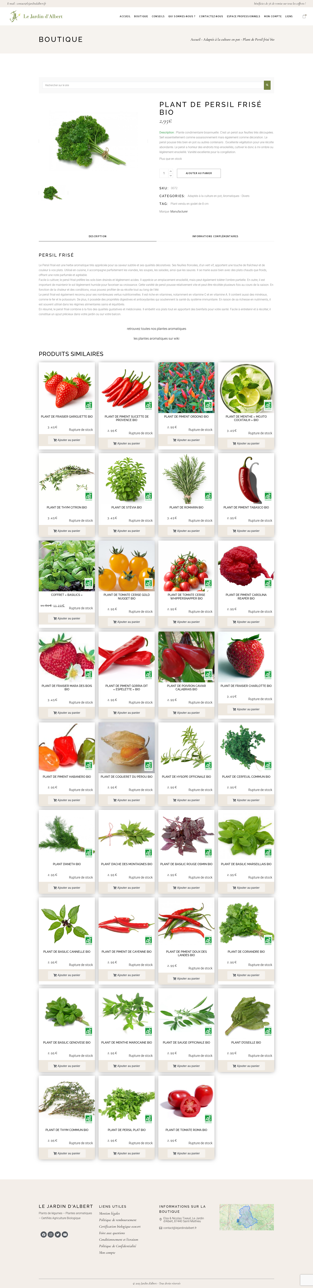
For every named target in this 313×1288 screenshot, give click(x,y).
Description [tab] (98, 236)
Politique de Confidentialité (117, 1246)
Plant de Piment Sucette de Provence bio (127, 418)
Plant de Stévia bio (126, 507)
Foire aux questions (112, 1233)
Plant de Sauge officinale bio (186, 1042)
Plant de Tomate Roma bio (186, 1130)
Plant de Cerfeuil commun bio (246, 776)
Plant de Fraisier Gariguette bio (67, 416)
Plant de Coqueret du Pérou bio (127, 776)
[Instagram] (51, 1234)
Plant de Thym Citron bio (67, 507)
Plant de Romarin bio (186, 507)
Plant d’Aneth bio (67, 864)
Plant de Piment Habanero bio (67, 776)
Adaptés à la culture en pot (205, 196)
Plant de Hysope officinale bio (186, 776)
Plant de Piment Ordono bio (186, 416)
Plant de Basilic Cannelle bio (66, 951)
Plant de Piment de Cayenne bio (127, 951)
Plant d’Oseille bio (246, 1042)
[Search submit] (267, 85)
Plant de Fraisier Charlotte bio (246, 686)
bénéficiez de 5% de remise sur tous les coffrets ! (280, 3)
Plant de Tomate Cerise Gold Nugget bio (127, 596)
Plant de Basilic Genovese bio (67, 1042)
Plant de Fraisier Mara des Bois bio (67, 687)
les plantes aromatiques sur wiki (156, 338)
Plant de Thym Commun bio (66, 1130)
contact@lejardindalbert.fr (31, 3)
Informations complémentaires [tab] (215, 236)
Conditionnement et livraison (118, 1239)
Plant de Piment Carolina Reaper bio (246, 596)
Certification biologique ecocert (120, 1226)
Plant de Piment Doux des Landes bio (186, 953)
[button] (67, 440)
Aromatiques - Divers (236, 196)
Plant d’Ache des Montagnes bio (126, 864)
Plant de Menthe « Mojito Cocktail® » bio (246, 418)
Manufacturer (179, 211)
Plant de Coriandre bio (246, 951)
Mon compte (107, 1252)
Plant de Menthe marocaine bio (126, 1042)
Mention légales (109, 1213)
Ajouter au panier (199, 173)
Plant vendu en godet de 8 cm (189, 203)
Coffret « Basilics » (67, 595)
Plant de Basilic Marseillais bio (246, 864)
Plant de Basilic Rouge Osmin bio (186, 864)
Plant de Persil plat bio (127, 1130)
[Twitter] (58, 1234)
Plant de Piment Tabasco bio (246, 507)
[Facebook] (44, 1234)
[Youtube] (65, 1234)
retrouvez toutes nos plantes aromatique (156, 329)
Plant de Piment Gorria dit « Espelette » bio (126, 687)
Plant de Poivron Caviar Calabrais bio (186, 687)
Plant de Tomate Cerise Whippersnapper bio (186, 596)
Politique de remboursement (118, 1220)
